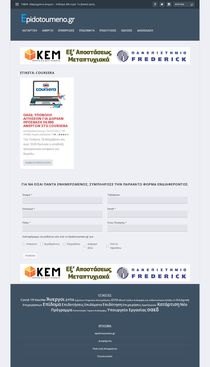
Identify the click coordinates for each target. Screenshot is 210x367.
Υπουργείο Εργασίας (126, 309)
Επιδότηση (112, 304)
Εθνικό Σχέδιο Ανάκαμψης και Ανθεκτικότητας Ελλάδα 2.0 (147, 300)
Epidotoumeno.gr (36, 131)
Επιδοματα (87, 30)
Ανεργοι (47, 30)
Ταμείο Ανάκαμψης (96, 310)
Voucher (40, 300)
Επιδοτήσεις (73, 304)
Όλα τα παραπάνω (115, 245)
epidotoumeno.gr (105, 333)
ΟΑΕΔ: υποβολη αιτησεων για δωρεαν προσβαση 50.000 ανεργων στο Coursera (45, 120)
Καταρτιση (29, 30)
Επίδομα (52, 304)
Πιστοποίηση (79, 310)
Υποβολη (30, 255)
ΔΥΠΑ (69, 299)
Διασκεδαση (145, 30)
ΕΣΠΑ (114, 300)
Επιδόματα (93, 304)
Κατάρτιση (45, 134)
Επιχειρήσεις (73, 243)
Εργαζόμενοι (149, 305)
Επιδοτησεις (108, 30)
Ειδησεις (126, 30)
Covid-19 (27, 300)
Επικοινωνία (104, 356)
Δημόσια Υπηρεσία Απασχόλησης (92, 300)
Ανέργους (31, 243)
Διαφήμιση (105, 340)
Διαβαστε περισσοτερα (38, 162)
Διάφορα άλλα (92, 245)
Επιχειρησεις (66, 30)
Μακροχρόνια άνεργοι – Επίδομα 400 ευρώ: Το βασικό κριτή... (62, 4)
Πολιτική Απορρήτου (105, 348)
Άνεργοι (35, 134)
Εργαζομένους (51, 243)
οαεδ (153, 309)
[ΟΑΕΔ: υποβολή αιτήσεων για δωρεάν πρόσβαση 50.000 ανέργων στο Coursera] (47, 94)
